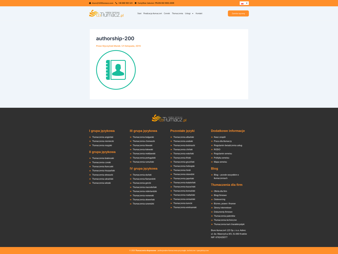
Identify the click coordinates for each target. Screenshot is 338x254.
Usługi (187, 13)
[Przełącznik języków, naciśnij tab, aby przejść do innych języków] (244, 3)
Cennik (167, 13)
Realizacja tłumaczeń (152, 13)
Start (139, 13)
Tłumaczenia (177, 13)
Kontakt (199, 13)
